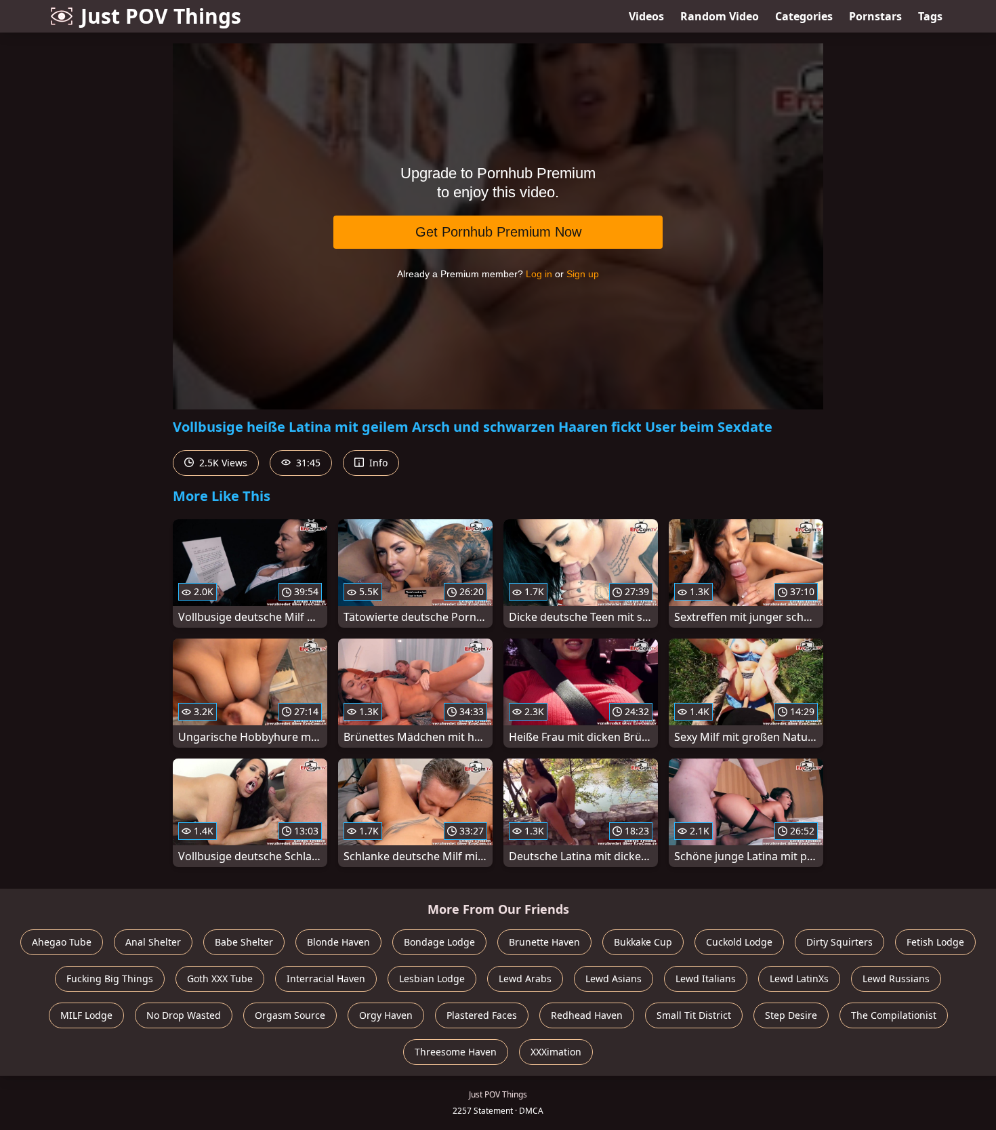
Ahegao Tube (61, 941)
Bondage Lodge (439, 941)
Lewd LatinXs (799, 978)
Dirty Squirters (839, 941)
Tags (930, 16)
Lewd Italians (706, 978)
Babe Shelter (244, 941)
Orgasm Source (290, 1015)
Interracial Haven (326, 978)
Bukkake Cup (643, 941)
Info (377, 462)
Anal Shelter (153, 941)
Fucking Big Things (109, 978)
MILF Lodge (86, 1015)
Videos (646, 16)
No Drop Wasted (183, 1015)
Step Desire (791, 1015)
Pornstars (875, 16)
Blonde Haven (338, 941)
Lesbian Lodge (432, 978)
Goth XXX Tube (220, 978)
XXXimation (556, 1051)
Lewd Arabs (525, 978)
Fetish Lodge (935, 941)
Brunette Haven (544, 941)
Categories (804, 16)
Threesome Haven (456, 1051)
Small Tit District (694, 1015)
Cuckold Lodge (739, 941)
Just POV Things (161, 16)
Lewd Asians (613, 978)
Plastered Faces (482, 1015)
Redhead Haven (587, 1015)
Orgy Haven (386, 1015)
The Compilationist (893, 1015)
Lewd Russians (896, 978)
